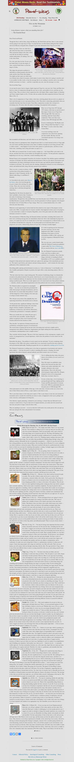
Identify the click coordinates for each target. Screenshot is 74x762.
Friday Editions (39, 738)
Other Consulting (51, 754)
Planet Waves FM (53, 18)
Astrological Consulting (37, 754)
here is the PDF (59, 248)
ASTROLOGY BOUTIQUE (21, 20)
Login (55, 20)
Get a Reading (43, 18)
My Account (48, 20)
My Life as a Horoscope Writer (37, 757)
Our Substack (34, 20)
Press (59, 754)
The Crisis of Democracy (56, 246)
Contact (14, 754)
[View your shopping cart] (59, 20)
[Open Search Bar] (9, 11)
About (40, 20)
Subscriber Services (31, 18)
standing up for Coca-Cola (57, 345)
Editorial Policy (23, 754)
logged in (35, 749)
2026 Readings (20, 18)
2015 (34, 738)
